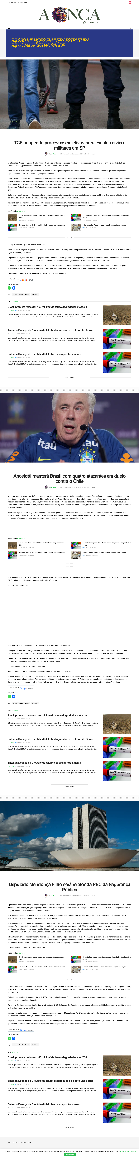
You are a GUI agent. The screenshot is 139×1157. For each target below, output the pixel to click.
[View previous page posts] (67, 237)
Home (9, 1143)
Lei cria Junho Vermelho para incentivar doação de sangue (104, 225)
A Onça (53, 154)
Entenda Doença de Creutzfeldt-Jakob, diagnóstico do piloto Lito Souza (107, 216)
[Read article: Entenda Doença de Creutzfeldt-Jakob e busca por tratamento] (12, 227)
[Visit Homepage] (69, 15)
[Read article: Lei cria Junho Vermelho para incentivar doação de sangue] (76, 227)
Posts (30, 1143)
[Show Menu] (9, 28)
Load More (69, 377)
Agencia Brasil (18, 294)
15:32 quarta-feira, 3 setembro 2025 (71, 487)
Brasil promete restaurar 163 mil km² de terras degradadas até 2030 (42, 216)
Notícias (34, 294)
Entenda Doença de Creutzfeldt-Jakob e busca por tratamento (42, 225)
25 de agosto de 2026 (27, 220)
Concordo (70, 1154)
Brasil (87, 154)
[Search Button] (130, 27)
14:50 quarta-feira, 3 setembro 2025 (71, 896)
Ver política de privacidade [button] (128, 1151)
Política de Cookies (19, 1143)
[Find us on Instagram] (130, 2)
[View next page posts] (71, 237)
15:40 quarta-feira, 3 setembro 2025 (71, 154)
